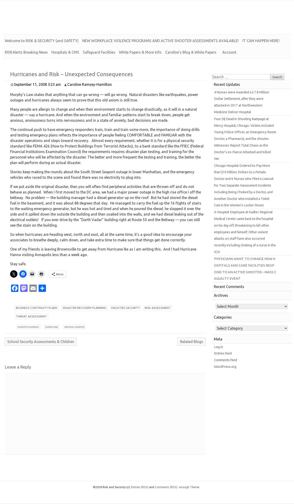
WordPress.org (225, 367)
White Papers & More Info (140, 52)
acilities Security (125, 307)
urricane (51, 327)
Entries (139, 487)
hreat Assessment (31, 316)
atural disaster (74, 327)
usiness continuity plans (36, 307)
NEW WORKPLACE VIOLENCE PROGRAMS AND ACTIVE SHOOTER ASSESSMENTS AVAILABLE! (160, 41)
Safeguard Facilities (99, 52)
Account (229, 52)
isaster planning (28, 327)
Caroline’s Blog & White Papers (190, 52)
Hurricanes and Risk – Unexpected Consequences (71, 74)
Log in (218, 347)
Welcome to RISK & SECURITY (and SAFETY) (42, 41)
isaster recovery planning (84, 307)
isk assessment (158, 307)
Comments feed (225, 360)
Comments (166, 487)
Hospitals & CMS (65, 52)
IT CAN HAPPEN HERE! (261, 41)
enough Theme (189, 487)
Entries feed (223, 353)
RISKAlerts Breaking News (26, 52)
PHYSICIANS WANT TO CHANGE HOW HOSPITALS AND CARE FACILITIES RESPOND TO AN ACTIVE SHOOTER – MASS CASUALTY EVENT (245, 268)
